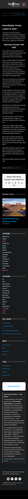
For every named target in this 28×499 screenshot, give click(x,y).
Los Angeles (5, 265)
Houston (4, 256)
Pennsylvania (6, 297)
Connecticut (5, 243)
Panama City (6, 292)
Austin (4, 241)
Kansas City (5, 259)
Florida (4, 250)
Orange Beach (6, 286)
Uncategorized (16, 167)
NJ (3, 279)
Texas (4, 313)
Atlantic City (5, 236)
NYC (3, 281)
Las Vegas (5, 263)
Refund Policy (6, 369)
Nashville (5, 270)
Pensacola (5, 295)
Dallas (4, 245)
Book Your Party (14, 386)
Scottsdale (5, 308)
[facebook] (12, 478)
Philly (4, 299)
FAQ (3, 348)
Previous (17, 14)
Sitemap (4, 372)
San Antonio (5, 306)
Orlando (4, 288)
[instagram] (19, 478)
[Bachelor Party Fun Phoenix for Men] (14, 199)
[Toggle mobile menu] (24, 4)
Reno (3, 304)
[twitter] (16, 478)
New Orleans (6, 283)
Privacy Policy (6, 365)
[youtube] (8, 478)
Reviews (4, 354)
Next (23, 14)
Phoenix (4, 301)
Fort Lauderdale (6, 252)
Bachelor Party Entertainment (10, 330)
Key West (5, 261)
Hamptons (5, 254)
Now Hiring (5, 351)
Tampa (4, 310)
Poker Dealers (6, 323)
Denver (4, 247)
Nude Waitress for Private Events (11, 334)
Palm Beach (5, 290)
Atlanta (4, 238)
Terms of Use (6, 375)
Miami (4, 268)
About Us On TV (7, 345)
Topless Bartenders (7, 326)
